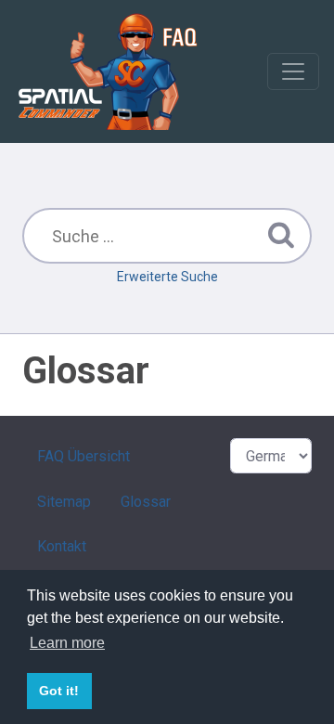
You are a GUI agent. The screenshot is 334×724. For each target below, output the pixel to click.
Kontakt (61, 546)
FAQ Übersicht (83, 456)
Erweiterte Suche (167, 276)
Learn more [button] (67, 643)
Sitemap (64, 502)
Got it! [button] (59, 690)
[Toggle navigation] (293, 71)
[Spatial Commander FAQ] (107, 71)
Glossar (146, 502)
